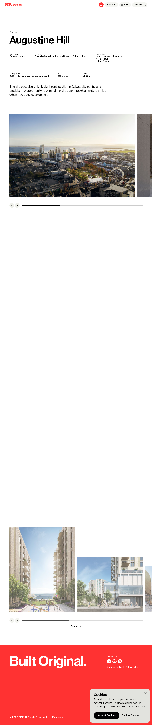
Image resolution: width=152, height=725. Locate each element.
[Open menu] (101, 4)
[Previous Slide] (12, 205)
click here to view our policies (130, 706)
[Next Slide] (17, 205)
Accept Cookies (106, 715)
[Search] (144, 4)
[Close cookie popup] (145, 693)
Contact (111, 4)
